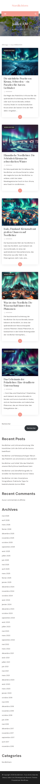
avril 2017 (5, 742)
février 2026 (6, 529)
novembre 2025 (8, 538)
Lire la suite (17, 117)
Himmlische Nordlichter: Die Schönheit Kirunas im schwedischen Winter (19, 158)
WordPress (24, 780)
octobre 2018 (7, 715)
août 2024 (6, 600)
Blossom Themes (31, 777)
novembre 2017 (8, 733)
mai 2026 (5, 516)
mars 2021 (6, 675)
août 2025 (6, 551)
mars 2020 (6, 689)
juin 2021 (5, 666)
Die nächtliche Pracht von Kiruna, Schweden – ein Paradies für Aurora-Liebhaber (18, 83)
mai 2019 (5, 702)
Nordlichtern (20, 5)
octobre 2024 (7, 596)
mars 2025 (6, 573)
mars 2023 (6, 635)
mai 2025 (5, 564)
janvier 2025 (6, 582)
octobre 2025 (7, 542)
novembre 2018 (8, 711)
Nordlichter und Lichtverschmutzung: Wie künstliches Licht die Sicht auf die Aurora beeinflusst (18, 448)
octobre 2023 (7, 613)
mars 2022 (6, 649)
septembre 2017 (8, 737)
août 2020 (6, 684)
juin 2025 (5, 560)
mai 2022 (5, 644)
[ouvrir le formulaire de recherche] (35, 14)
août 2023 (6, 622)
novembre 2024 (8, 591)
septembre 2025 (8, 547)
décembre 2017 (8, 728)
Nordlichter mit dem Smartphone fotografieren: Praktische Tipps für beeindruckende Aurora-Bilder (15, 481)
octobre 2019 (7, 697)
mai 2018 (5, 724)
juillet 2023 (6, 626)
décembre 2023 (8, 609)
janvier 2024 (6, 604)
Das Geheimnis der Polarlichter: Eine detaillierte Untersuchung (19, 382)
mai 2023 (5, 631)
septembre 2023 (8, 618)
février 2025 (6, 578)
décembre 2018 (8, 706)
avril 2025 (5, 569)
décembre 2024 (8, 587)
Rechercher (6, 424)
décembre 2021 (8, 653)
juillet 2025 (6, 556)
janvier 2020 (6, 693)
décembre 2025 (8, 533)
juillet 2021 (6, 662)
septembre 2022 (8, 640)
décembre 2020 (8, 680)
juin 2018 (5, 720)
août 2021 (5, 658)
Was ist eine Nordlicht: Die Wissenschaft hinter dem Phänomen (18, 306)
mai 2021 (5, 671)
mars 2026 (6, 525)
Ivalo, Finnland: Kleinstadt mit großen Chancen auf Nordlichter (20, 232)
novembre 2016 (8, 746)
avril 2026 (5, 520)
